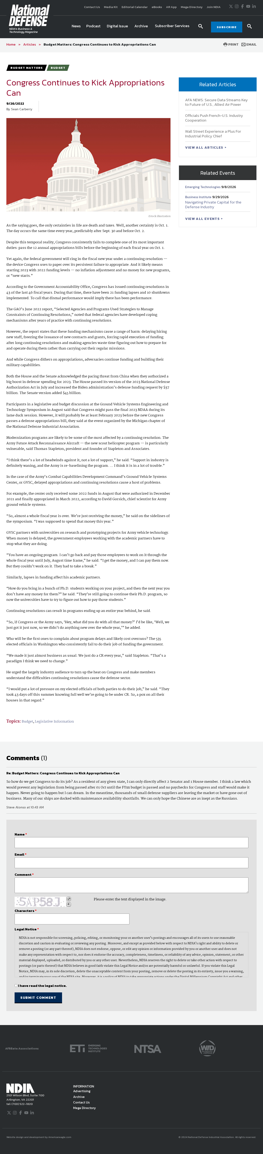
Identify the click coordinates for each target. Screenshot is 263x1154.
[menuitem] (76, 27)
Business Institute (198, 196)
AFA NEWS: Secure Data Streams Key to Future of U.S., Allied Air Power (216, 102)
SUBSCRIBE (227, 27)
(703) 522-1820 (22, 1103)
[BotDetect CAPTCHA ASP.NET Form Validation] (40, 902)
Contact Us (92, 7)
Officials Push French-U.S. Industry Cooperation (214, 118)
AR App (171, 7)
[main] (131, 538)
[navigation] (131, 27)
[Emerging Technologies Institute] (88, 1048)
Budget (27, 721)
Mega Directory (192, 7)
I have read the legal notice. (42, 985)
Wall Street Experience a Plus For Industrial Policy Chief (213, 133)
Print (233, 44)
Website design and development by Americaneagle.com (39, 1137)
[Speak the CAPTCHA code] (69, 904)
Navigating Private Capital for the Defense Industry (213, 204)
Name (21, 834)
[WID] (207, 1048)
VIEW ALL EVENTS (203, 218)
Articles (29, 44)
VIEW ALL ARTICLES (204, 147)
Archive (79, 1096)
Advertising (81, 1090)
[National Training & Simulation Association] (147, 1048)
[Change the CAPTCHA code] (69, 899)
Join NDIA (214, 7)
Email (251, 44)
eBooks (157, 7)
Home (11, 44)
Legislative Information (54, 721)
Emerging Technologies (203, 186)
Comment (24, 874)
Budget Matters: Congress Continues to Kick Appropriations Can (100, 44)
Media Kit (111, 7)
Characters (26, 910)
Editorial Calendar (135, 7)
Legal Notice (27, 929)
